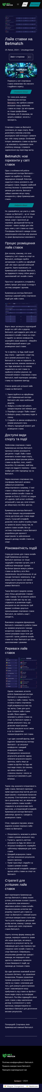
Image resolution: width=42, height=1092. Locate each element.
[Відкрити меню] (18, 4)
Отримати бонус (21, 92)
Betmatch (12, 103)
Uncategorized (27, 50)
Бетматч (17, 1081)
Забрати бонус (21, 205)
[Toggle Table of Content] (28, 57)
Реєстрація (35, 4)
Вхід (25, 4)
